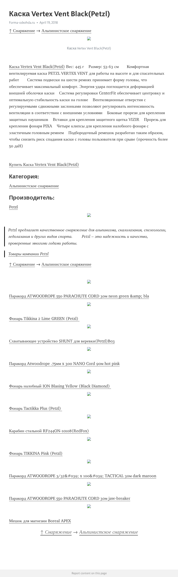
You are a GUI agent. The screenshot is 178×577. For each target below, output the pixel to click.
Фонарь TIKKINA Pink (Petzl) (36, 453)
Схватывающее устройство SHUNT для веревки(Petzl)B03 (62, 341)
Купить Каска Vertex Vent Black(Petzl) (44, 164)
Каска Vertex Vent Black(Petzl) (37, 66)
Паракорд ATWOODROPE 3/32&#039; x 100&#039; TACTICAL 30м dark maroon (82, 475)
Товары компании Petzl (28, 253)
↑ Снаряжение (22, 30)
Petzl (13, 207)
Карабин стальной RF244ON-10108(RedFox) (49, 430)
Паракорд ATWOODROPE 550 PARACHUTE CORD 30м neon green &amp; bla (79, 296)
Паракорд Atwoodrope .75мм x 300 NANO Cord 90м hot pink (64, 363)
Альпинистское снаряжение (66, 30)
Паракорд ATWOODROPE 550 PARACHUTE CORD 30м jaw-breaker (69, 498)
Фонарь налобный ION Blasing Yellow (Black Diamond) (60, 386)
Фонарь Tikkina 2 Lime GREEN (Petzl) (44, 318)
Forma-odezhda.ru (22, 22)
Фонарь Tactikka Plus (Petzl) (35, 408)
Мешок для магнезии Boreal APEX (40, 520)
